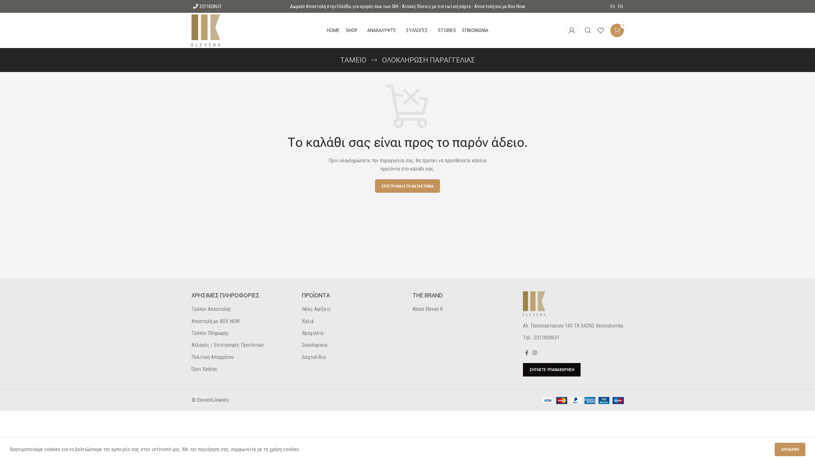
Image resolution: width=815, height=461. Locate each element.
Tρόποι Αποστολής (211, 309)
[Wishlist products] (600, 30)
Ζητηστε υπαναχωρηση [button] (551, 369)
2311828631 (211, 6)
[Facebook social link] (527, 353)
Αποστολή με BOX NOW (216, 321)
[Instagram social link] (535, 353)
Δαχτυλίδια (314, 357)
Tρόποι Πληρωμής (210, 333)
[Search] (588, 30)
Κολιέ (308, 321)
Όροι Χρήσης (205, 369)
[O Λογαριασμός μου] (572, 30)
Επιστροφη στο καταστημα (407, 186)
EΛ (612, 6)
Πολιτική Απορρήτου (213, 357)
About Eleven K (427, 309)
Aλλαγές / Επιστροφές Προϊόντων (228, 345)
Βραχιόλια (312, 333)
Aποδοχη (790, 449)
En (620, 6)
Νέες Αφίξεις (316, 309)
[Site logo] (206, 30)
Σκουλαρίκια (314, 345)
